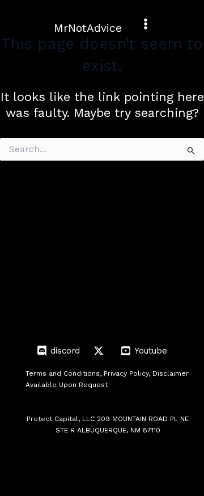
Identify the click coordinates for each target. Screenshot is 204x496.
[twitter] (100, 351)
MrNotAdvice (88, 28)
